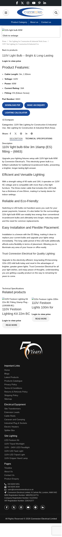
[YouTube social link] (28, 507)
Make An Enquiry (36, 105)
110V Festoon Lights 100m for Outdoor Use (42, 307)
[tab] (16, 139)
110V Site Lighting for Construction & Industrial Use (20, 44)
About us (34, 22)
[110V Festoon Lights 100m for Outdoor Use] (45, 299)
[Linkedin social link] (26, 134)
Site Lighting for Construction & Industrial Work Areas (28, 41)
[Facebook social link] (10, 134)
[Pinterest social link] (21, 134)
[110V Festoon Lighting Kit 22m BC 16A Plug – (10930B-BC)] (16, 302)
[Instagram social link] (21, 507)
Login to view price (11, 61)
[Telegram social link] (32, 134)
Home (4, 41)
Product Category (19, 22)
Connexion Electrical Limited (44, 518)
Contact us (46, 22)
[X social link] (15, 134)
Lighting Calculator (16, 113)
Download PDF (12, 105)
